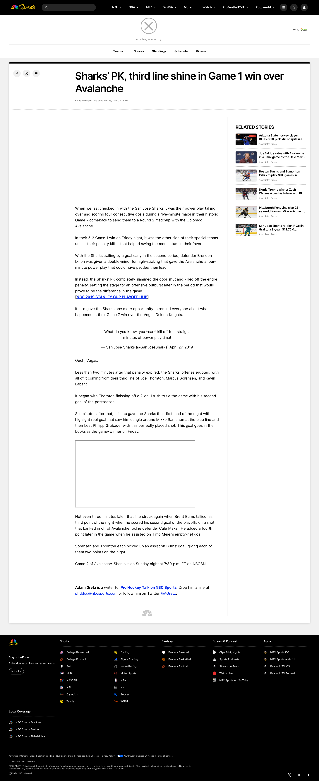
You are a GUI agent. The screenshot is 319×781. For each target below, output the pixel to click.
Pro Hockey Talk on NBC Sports (148, 587)
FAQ (52, 756)
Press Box (80, 756)
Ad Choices (93, 756)
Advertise (13, 756)
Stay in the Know (19, 657)
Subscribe (16, 671)
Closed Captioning (39, 756)
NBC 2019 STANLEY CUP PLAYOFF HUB (112, 297)
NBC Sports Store (64, 756)
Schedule (181, 51)
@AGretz (168, 593)
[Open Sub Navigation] (120, 7)
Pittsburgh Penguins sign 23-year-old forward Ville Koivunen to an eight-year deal (281, 209)
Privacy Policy (108, 756)
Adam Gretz (84, 100)
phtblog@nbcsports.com (96, 593)
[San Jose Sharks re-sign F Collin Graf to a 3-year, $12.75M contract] (246, 230)
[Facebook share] (17, 73)
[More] (283, 7)
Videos (201, 51)
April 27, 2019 (181, 347)
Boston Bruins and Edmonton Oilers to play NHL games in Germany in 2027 (279, 173)
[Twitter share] (26, 73)
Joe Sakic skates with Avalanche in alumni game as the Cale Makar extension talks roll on (282, 155)
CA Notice (149, 756)
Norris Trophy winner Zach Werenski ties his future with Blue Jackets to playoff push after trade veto (282, 191)
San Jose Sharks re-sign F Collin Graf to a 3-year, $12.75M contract (281, 227)
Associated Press (268, 144)
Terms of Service (165, 756)
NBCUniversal (28, 761)
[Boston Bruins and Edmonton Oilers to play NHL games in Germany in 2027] (246, 176)
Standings (159, 51)
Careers (24, 756)
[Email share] (36, 73)
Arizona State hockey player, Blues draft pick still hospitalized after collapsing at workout (281, 137)
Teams (118, 51)
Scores (139, 51)
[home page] (23, 7)
